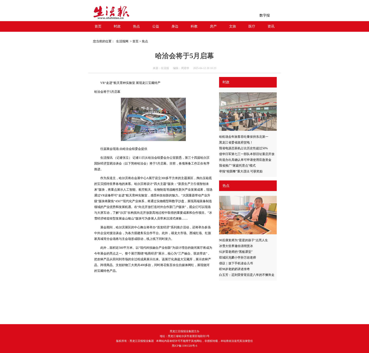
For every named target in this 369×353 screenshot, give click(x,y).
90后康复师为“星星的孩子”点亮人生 (243, 240)
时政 (117, 26)
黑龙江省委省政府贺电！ (236, 142)
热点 (136, 26)
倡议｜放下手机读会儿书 (236, 263)
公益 (155, 26)
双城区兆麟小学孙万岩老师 (237, 257)
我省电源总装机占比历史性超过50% (243, 148)
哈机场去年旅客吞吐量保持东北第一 (243, 136)
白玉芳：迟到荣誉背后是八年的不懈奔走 (246, 274)
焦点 (145, 41)
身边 (174, 26)
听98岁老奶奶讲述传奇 (234, 269)
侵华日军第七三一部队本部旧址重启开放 (246, 154)
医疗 (251, 26)
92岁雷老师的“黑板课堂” (236, 251)
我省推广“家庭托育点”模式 (237, 165)
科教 (194, 26)
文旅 (232, 26)
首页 (98, 26)
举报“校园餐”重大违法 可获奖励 (241, 171)
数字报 (264, 15)
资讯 (271, 26)
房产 (213, 26)
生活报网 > (123, 41)
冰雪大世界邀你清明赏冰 (236, 246)
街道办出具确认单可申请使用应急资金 (245, 159)
